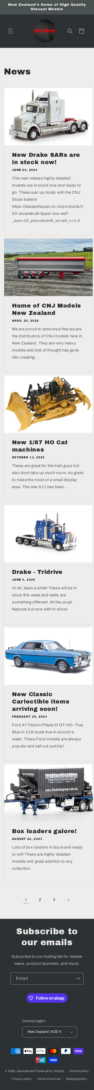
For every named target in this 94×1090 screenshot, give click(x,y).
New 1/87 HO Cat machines (40, 446)
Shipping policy (76, 1078)
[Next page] (68, 900)
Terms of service (49, 1078)
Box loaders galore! (44, 831)
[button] (10, 31)
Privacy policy (22, 1078)
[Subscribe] (77, 978)
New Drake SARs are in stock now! (46, 158)
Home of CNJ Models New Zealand (46, 309)
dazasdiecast (26, 1070)
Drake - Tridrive (37, 572)
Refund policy (79, 1070)
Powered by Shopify (50, 1070)
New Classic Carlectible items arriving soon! (40, 701)
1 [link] (26, 899)
